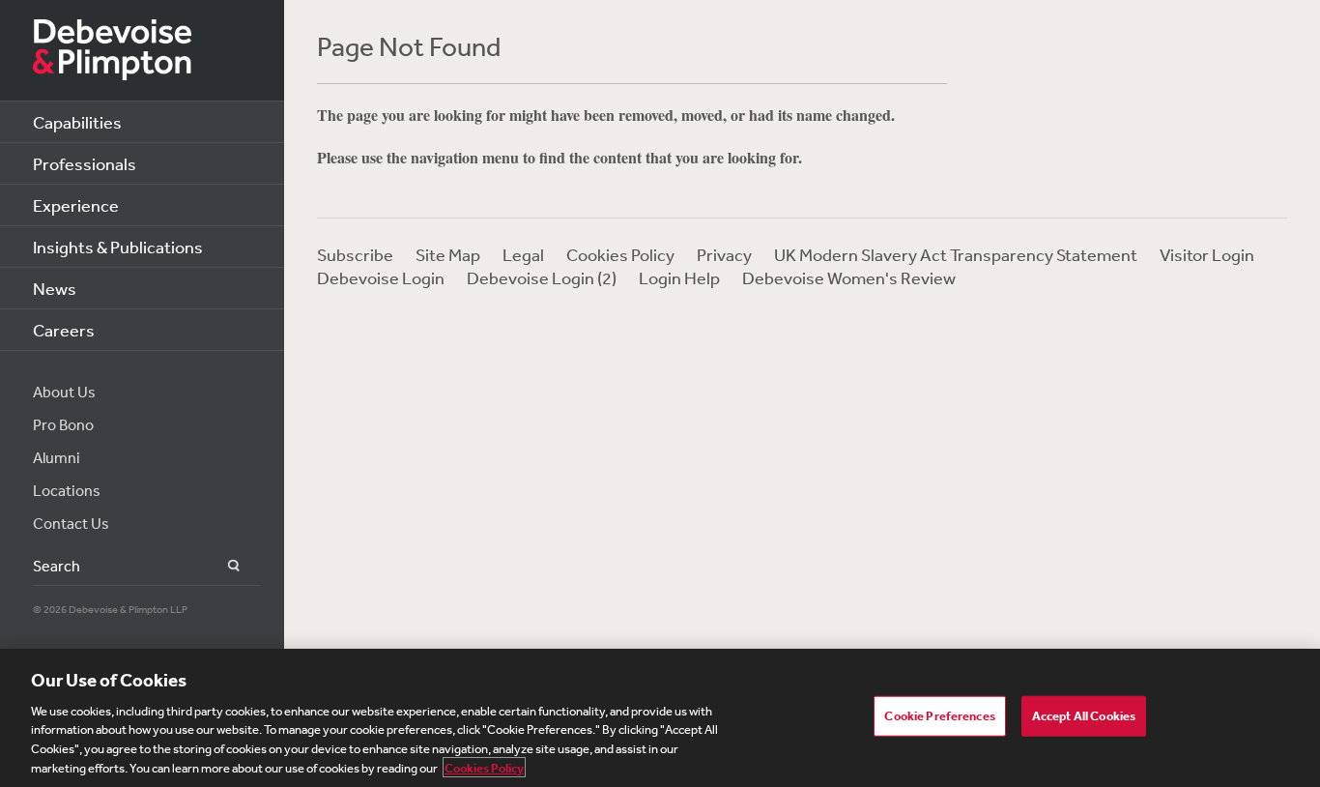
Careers (64, 329)
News (54, 288)
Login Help (679, 277)
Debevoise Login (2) (542, 277)
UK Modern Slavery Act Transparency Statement (955, 254)
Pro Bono (63, 424)
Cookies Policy (620, 254)
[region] (660, 718)
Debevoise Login (381, 277)
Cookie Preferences (939, 716)
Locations (66, 490)
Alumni (56, 457)
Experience (76, 205)
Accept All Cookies (1083, 716)
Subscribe (355, 254)
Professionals (84, 163)
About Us (64, 391)
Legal (523, 254)
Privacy (724, 254)
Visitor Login (1207, 254)
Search (223, 566)
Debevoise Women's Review (849, 277)
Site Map (448, 254)
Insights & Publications (118, 246)
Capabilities (77, 121)
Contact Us (71, 523)
